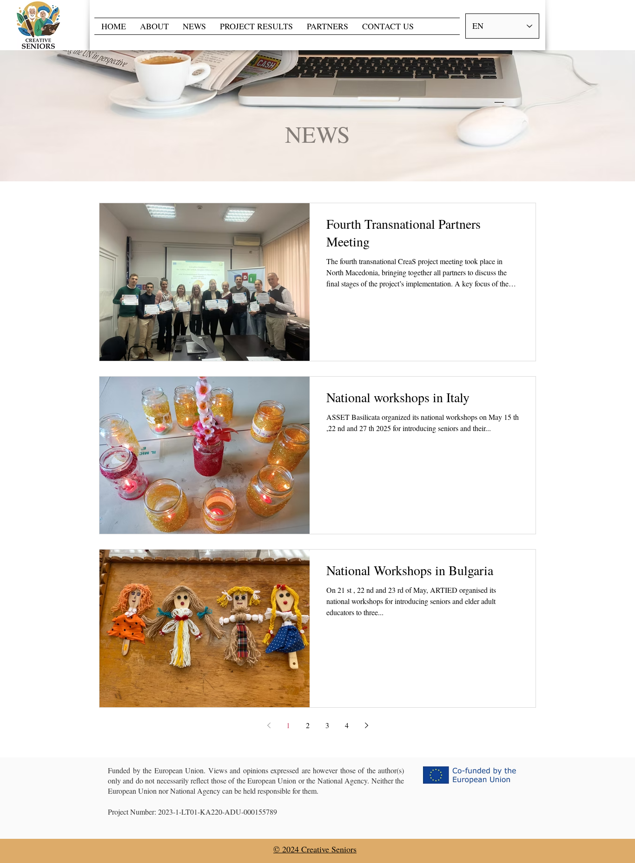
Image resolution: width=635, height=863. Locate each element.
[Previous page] (268, 725)
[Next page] (366, 725)
